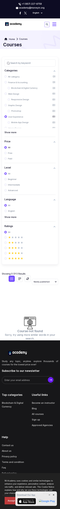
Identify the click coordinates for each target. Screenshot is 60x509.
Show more (10, 132)
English (11, 211)
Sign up (36, 419)
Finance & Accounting (18, 82)
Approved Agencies (42, 425)
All (9, 147)
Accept (11, 500)
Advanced (13, 190)
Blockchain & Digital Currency (24, 88)
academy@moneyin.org (31, 7)
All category (14, 76)
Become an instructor (43, 403)
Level (7, 167)
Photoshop (16, 111)
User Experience (15, 117)
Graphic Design (15, 105)
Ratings (8, 226)
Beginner (12, 179)
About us (6, 451)
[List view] (20, 279)
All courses (38, 414)
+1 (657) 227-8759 (31, 3)
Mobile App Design (20, 122)
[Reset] (28, 279)
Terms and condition (13, 462)
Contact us (8, 445)
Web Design (13, 94)
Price (7, 141)
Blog (34, 408)
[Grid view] (12, 279)
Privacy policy (9, 456)
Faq (4, 467)
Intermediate (14, 185)
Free (10, 153)
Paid (10, 158)
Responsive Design (20, 99)
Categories (10, 70)
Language (10, 199)
